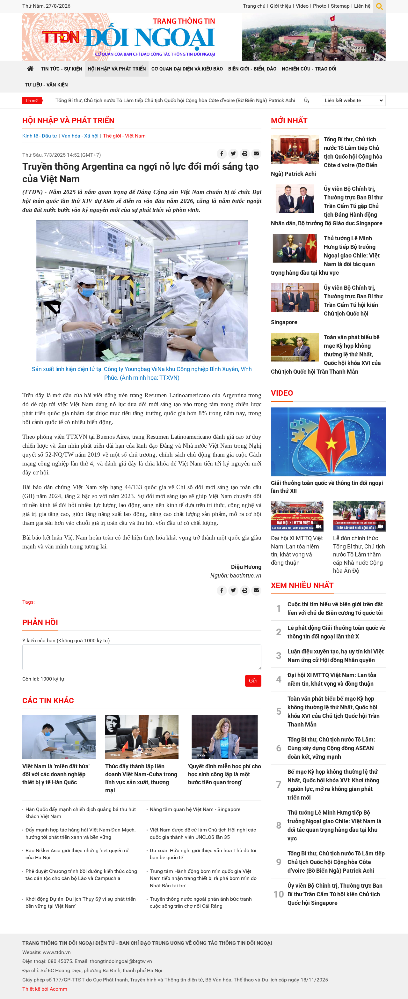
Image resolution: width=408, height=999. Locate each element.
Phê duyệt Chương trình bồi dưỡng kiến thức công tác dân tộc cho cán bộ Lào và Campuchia (81, 874)
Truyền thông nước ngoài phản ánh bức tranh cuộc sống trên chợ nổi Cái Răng (201, 902)
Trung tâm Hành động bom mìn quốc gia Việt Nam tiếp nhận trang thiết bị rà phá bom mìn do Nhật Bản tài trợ (203, 878)
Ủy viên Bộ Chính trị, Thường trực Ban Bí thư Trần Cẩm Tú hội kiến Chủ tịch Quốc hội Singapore (327, 304)
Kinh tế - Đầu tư (39, 136)
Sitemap (340, 6)
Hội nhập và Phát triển (68, 120)
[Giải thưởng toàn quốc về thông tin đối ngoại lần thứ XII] (328, 441)
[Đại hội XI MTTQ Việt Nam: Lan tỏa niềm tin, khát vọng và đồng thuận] (297, 516)
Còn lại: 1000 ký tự (43, 679)
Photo (319, 6)
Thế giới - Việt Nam (124, 136)
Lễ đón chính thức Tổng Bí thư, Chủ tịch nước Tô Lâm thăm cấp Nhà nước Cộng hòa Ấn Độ (359, 554)
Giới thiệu (280, 6)
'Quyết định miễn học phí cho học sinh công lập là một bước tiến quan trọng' (224, 774)
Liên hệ (362, 6)
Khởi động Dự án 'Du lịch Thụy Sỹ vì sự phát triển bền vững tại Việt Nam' (81, 902)
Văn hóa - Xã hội (80, 136)
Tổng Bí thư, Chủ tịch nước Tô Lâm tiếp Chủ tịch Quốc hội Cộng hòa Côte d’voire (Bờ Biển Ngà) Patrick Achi (144, 100)
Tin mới (32, 100)
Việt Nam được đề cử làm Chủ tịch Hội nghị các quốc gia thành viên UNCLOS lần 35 (203, 833)
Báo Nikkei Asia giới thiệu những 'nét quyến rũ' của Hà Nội (77, 854)
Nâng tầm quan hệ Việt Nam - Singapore (195, 809)
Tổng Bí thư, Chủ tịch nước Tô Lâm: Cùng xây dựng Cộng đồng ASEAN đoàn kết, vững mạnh (331, 748)
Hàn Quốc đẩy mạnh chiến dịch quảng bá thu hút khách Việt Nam (81, 812)
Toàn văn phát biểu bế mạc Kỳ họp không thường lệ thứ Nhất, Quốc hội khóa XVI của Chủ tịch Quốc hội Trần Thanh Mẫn (326, 354)
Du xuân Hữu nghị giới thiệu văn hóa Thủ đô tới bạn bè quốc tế (203, 854)
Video (302, 6)
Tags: (28, 602)
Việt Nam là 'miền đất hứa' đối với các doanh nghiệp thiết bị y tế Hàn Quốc (56, 774)
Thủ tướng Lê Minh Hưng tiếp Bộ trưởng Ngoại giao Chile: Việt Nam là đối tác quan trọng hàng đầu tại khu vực (325, 255)
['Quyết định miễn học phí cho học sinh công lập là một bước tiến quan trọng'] (224, 737)
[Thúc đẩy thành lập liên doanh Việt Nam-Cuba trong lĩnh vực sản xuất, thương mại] (141, 737)
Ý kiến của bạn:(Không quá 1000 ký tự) (66, 640)
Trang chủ (254, 6)
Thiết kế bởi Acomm (44, 989)
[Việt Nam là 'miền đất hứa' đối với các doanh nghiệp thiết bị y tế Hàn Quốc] (59, 737)
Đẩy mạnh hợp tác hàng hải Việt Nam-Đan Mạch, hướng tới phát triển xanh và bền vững (80, 833)
